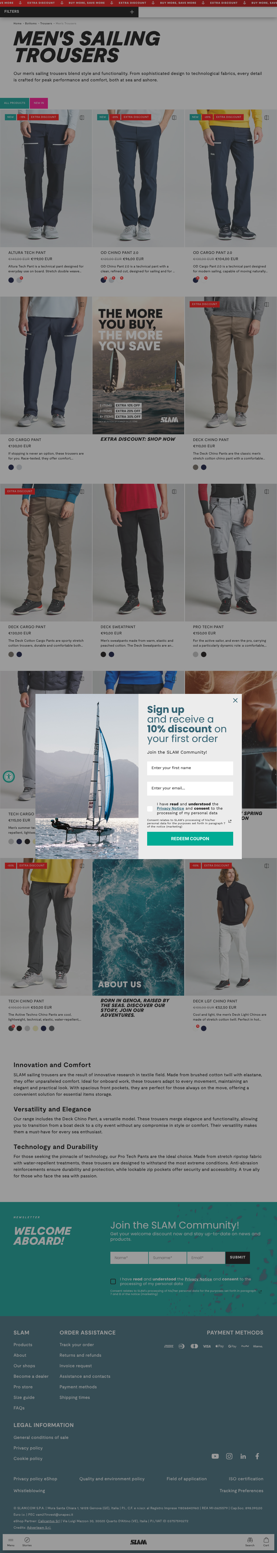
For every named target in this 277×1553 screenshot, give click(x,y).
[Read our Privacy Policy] (230, 821)
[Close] (235, 700)
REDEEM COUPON (190, 838)
